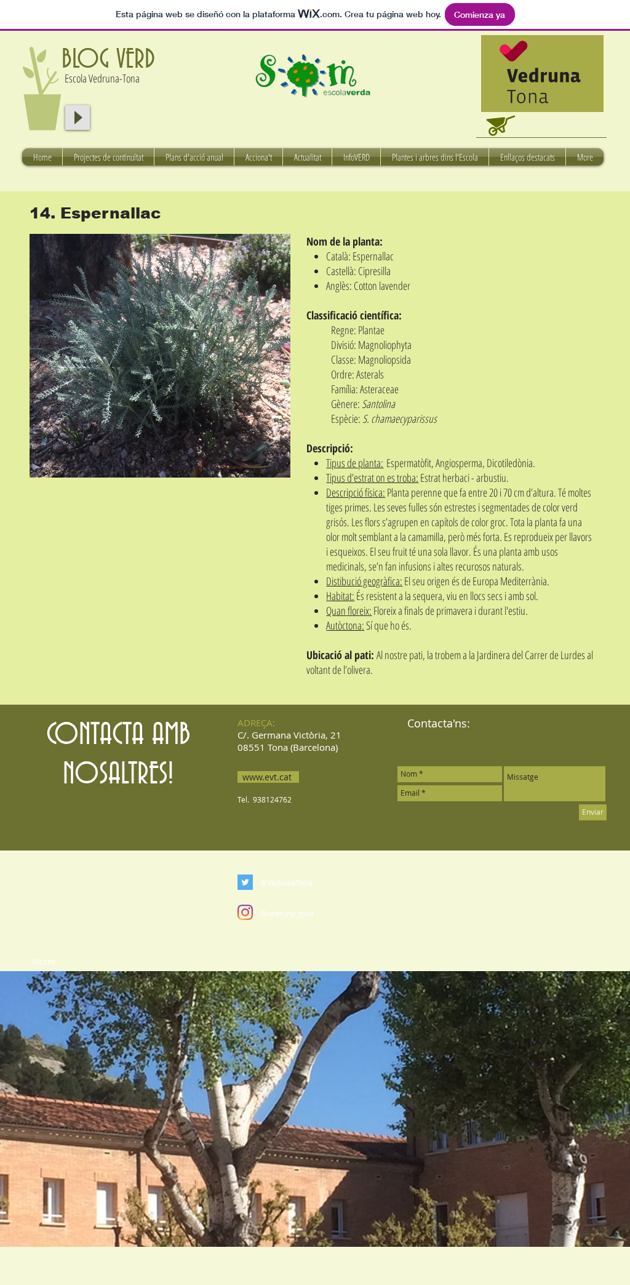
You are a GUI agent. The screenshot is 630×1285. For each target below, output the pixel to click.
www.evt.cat (267, 777)
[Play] (77, 117)
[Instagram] (245, 912)
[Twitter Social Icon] (245, 882)
